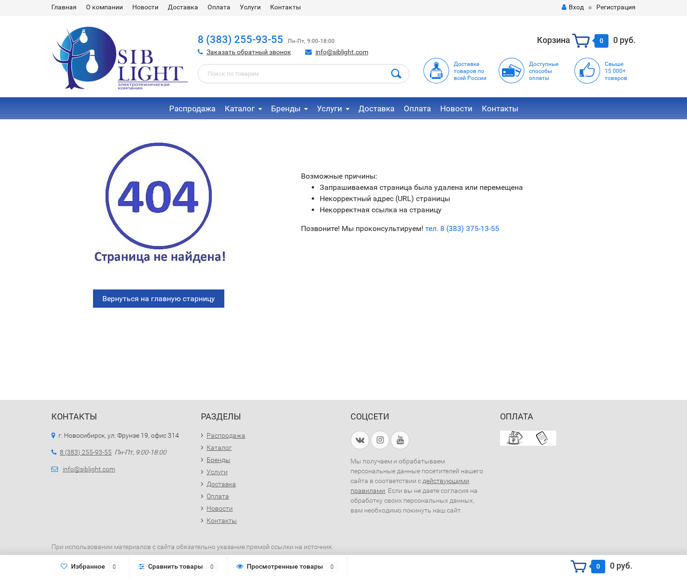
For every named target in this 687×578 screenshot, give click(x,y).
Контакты (285, 7)
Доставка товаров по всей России (470, 71)
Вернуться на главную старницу (158, 298)
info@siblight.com (341, 52)
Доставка (183, 7)
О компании (104, 7)
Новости (145, 7)
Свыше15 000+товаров (616, 71)
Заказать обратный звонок (249, 52)
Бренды (286, 108)
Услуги (250, 7)
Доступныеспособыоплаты (543, 71)
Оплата (219, 7)
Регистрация (616, 7)
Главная (64, 7)
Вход (576, 7)
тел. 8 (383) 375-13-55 (462, 228)
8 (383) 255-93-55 (240, 39)
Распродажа (192, 108)
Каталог (240, 108)
